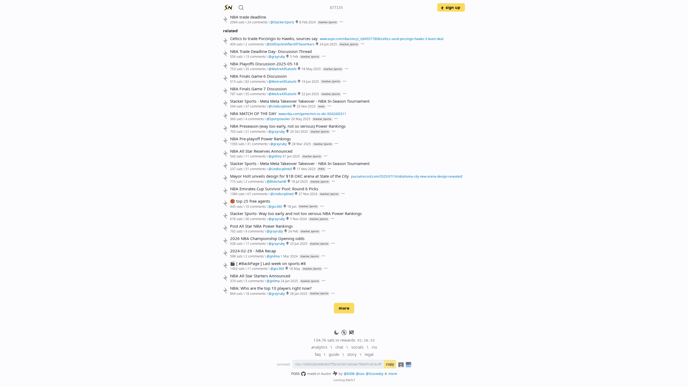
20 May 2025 (300, 119)
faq (318, 354)
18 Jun (291, 206)
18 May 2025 (311, 69)
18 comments (255, 293)
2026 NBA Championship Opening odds (267, 238)
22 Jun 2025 (310, 94)
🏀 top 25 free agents (250, 201)
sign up (453, 7)
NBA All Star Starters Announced (260, 276)
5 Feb (294, 56)
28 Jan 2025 (298, 293)
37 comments (255, 106)
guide (334, 354)
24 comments (257, 22)
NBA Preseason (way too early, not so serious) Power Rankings (288, 126)
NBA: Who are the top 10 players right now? (270, 288)
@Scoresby (375, 373)
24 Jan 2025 (289, 281)
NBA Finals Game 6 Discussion (258, 76)
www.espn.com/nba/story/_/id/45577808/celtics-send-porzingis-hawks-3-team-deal (381, 39)
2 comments (254, 44)
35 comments (255, 69)
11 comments (255, 156)
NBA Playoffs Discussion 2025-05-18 (264, 64)
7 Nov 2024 (298, 219)
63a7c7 (350, 380)
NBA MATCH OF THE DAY (253, 113)
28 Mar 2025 (301, 144)
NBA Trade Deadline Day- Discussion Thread (271, 51)
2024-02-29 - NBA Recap (253, 251)
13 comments (255, 56)
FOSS (295, 373)
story (352, 354)
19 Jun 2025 (310, 81)
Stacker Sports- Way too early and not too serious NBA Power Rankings (296, 213)
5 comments (254, 281)
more (344, 308)
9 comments (254, 231)
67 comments (257, 194)
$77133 (336, 7)
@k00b (349, 373)
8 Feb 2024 (307, 22)
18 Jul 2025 (299, 181)
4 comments (254, 119)
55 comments (255, 94)
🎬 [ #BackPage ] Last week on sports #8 (268, 263)
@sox (360, 373)
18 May (294, 268)
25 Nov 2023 (306, 106)
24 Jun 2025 (328, 44)
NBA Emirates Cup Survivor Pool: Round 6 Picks (274, 189)
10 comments (255, 206)
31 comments (257, 144)
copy (390, 364)
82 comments (255, 81)
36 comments (255, 219)
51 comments (255, 169)
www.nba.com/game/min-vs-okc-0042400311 (312, 114)
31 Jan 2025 (291, 156)
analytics (319, 347)
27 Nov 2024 (308, 194)
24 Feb (293, 231)
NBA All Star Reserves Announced (261, 151)
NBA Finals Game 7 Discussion (258, 89)
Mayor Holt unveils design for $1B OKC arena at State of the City (289, 176)
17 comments (255, 243)
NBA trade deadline (248, 17)
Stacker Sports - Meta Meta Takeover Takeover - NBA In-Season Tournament (300, 101)
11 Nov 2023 (306, 169)
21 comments (255, 131)
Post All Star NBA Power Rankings (261, 226)
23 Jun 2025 (298, 243)
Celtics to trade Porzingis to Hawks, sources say (274, 38)
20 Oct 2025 (299, 131)
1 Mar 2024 (289, 256)
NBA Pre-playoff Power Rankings (260, 139)
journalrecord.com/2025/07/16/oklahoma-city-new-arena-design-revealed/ (407, 176)
